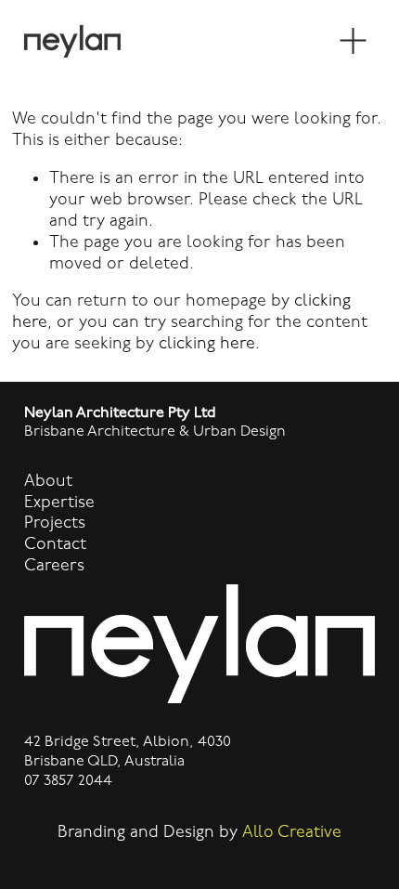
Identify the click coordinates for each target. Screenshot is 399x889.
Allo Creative (291, 832)
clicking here (207, 343)
